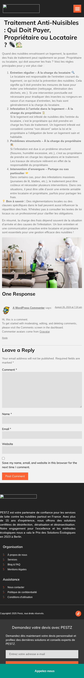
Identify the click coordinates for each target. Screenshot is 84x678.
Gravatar (45, 331)
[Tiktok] (78, 613)
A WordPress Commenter (29, 307)
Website (7, 444)
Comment (9, 370)
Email (6, 429)
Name (7, 414)
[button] (77, 9)
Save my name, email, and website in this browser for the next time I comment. (39, 465)
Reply (5, 338)
